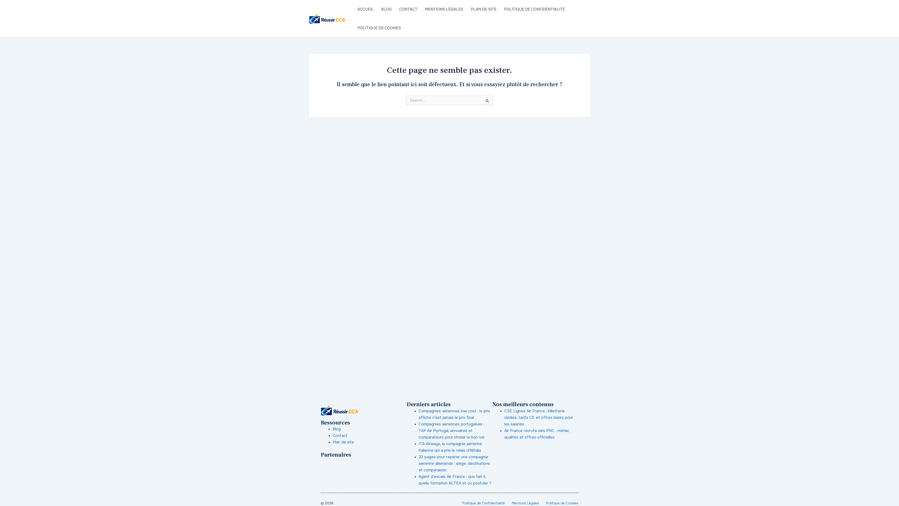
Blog (386, 9)
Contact (408, 9)
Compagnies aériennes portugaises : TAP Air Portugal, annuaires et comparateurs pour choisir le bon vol (451, 431)
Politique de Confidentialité (534, 9)
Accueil (365, 9)
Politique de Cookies (379, 28)
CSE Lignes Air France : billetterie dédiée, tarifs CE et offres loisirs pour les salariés (538, 418)
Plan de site (484, 9)
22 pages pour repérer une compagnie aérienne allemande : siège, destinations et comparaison (454, 463)
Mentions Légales (444, 9)
